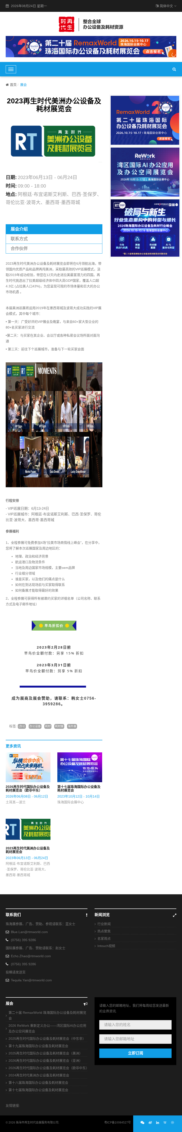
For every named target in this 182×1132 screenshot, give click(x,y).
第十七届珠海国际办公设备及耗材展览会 (78, 788)
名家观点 (104, 938)
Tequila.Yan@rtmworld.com (31, 980)
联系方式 (19, 239)
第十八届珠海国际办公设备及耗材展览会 (38, 1082)
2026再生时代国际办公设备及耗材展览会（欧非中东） (28, 788)
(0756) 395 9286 (23, 940)
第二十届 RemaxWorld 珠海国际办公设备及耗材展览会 (47, 1015)
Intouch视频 (106, 946)
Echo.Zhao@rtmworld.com (31, 956)
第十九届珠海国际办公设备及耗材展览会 (38, 1046)
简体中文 (166, 6)
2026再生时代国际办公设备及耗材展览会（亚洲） (45, 1060)
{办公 (21, 726)
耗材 (48, 726)
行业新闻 (104, 924)
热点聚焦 (104, 931)
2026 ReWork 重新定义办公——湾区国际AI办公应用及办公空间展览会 (47, 1028)
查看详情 (30, 767)
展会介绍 (19, 229)
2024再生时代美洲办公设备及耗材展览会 (39, 1075)
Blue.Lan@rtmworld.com (29, 932)
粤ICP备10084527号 (117, 1122)
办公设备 (35, 726)
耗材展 (59, 726)
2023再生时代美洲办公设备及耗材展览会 (28, 850)
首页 (13, 85)
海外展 (72, 726)
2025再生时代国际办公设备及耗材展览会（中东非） (47, 1038)
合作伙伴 (19, 248)
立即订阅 (135, 1053)
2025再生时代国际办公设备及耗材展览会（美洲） (45, 1053)
